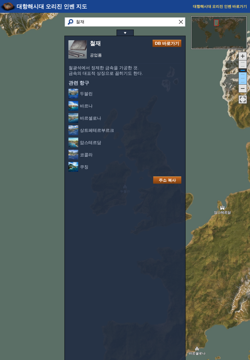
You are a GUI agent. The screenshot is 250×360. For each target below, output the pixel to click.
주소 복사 (167, 180)
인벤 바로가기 (220, 6)
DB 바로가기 (167, 43)
